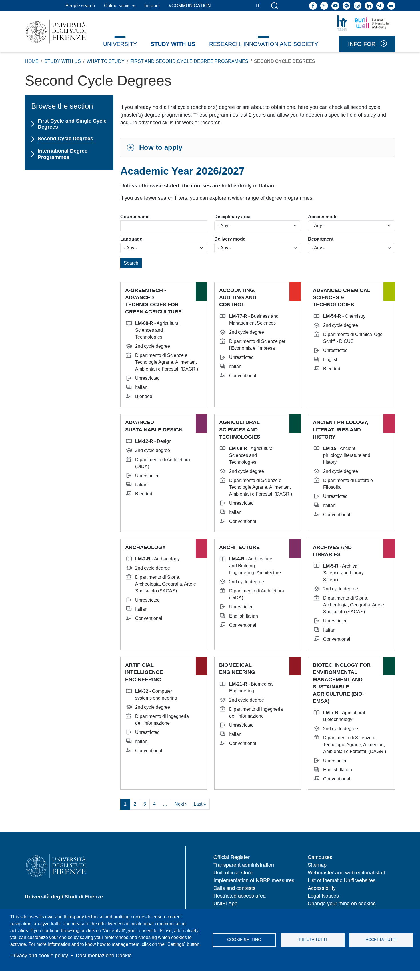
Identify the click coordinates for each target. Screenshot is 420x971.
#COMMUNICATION (190, 5)
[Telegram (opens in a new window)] (380, 5)
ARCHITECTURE (239, 547)
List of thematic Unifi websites (341, 880)
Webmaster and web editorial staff (346, 872)
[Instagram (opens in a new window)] (357, 5)
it (258, 5)
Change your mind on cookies (342, 903)
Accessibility (322, 887)
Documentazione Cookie (104, 955)
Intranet (152, 5)
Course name (134, 216)
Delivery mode (229, 239)
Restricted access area (239, 895)
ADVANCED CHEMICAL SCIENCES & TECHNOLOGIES (341, 297)
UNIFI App (225, 903)
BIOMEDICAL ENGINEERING (237, 668)
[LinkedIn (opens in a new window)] (369, 5)
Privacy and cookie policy (39, 955)
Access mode (323, 216)
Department (320, 239)
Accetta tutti (381, 940)
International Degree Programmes (62, 154)
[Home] (56, 31)
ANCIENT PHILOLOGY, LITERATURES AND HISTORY (340, 429)
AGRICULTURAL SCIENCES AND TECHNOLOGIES (239, 429)
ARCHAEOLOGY (145, 547)
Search (131, 263)
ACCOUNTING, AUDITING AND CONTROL (237, 297)
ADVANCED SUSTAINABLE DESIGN (154, 425)
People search (80, 5)
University (120, 44)
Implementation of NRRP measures (253, 880)
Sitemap (317, 864)
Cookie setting (244, 940)
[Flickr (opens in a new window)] (391, 5)
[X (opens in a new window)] (324, 5)
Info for (361, 44)
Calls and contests (234, 887)
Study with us (173, 44)
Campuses (320, 856)
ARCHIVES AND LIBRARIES (332, 550)
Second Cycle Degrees (65, 138)
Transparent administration (243, 864)
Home (32, 61)
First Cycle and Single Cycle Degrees (72, 124)
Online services (119, 5)
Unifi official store (233, 872)
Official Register (231, 856)
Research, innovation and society (263, 44)
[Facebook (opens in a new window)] (313, 5)
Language (131, 239)
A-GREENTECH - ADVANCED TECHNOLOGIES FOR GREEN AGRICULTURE (153, 301)
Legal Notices (323, 895)
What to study (106, 61)
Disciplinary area (232, 216)
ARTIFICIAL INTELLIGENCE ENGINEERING (144, 672)
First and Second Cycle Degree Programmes (189, 61)
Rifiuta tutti (313, 940)
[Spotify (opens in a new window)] (346, 5)
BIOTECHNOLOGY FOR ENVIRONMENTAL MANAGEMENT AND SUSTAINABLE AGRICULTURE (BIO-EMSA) (342, 683)
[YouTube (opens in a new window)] (335, 5)
